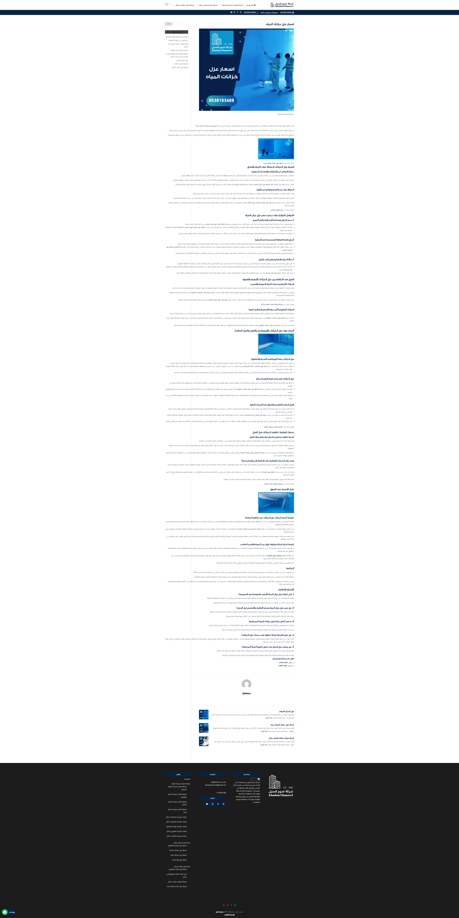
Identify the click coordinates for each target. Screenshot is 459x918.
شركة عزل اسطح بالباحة (178, 850)
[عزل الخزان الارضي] (204, 714)
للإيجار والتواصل (229, 914)
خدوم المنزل (220, 911)
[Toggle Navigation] (166, 5)
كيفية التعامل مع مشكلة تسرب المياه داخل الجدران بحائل (177, 55)
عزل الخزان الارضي (276, 210)
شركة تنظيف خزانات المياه (273, 484)
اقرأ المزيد (268, 718)
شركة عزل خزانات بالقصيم (178, 869)
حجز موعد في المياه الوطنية (178, 40)
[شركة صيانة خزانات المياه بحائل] (204, 741)
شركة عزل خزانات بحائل (182, 866)
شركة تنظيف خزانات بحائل (177, 882)
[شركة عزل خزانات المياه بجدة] (204, 728)
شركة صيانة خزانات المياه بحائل (272, 304)
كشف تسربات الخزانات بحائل (177, 836)
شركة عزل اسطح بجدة (179, 855)
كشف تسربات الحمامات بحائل (176, 817)
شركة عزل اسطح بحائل (181, 843)
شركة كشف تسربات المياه (180, 784)
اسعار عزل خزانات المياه (180, 67)
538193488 (283, 662)
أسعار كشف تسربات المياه (273, 427)
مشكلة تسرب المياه (181, 64)
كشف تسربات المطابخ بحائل (176, 822)
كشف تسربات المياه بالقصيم (176, 826)
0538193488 (250, 12)
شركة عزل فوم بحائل (179, 860)
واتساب (12, 912)
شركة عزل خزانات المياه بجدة (273, 163)
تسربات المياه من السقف (179, 50)
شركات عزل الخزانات (274, 556)
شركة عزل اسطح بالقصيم (177, 845)
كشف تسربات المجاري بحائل (177, 831)
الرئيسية (187, 779)
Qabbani (280, 114)
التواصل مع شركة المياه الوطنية (177, 37)
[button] (453, 902)
